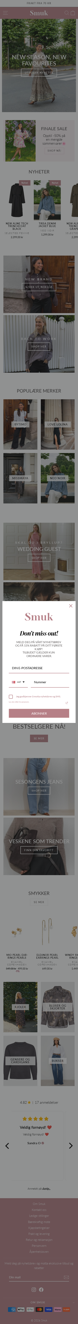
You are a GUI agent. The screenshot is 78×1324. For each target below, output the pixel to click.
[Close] (71, 606)
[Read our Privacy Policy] (66, 702)
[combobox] (18, 682)
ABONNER (39, 713)
